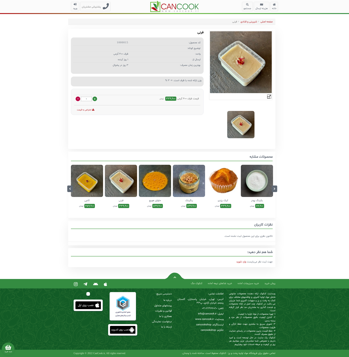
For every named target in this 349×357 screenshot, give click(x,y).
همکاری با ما (165, 316)
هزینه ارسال (261, 8)
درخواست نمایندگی (162, 321)
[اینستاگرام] (76, 284)
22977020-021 (209, 308)
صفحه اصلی (266, 21)
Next (274, 189)
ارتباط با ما (166, 327)
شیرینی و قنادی (248, 21)
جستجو (247, 8)
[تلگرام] (85, 284)
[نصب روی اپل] (105, 284)
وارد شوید (241, 262)
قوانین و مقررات (163, 311)
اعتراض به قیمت (84, 109)
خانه (274, 8)
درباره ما (167, 300)
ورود (75, 8)
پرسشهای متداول (163, 305)
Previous (70, 189)
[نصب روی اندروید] (95, 284)
